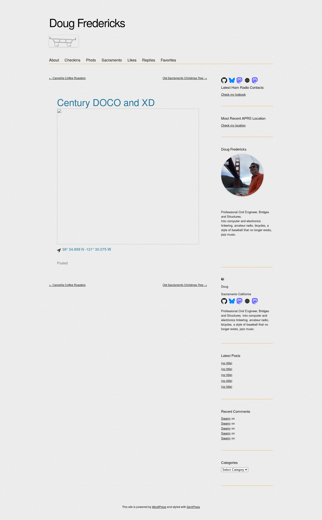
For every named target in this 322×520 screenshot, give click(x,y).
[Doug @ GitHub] (224, 80)
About (54, 60)
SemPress (193, 507)
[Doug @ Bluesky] (232, 80)
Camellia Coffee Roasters (67, 78)
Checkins (72, 60)
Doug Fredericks (87, 22)
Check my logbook (233, 94)
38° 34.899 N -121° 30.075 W (86, 249)
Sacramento (112, 60)
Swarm (226, 418)
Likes (132, 60)
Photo (91, 60)
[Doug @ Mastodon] (239, 80)
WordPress (159, 507)
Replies (148, 60)
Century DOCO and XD (106, 102)
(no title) (226, 363)
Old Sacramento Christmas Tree (185, 78)
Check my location (233, 125)
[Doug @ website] (247, 80)
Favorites (168, 60)
